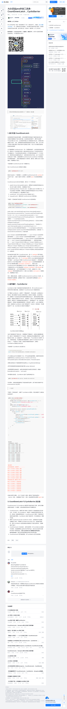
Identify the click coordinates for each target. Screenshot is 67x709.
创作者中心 (53, 1)
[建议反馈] (64, 702)
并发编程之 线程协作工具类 (14, 676)
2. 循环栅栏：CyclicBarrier (54, 27)
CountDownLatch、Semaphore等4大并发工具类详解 (20, 625)
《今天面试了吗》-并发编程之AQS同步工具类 (18, 681)
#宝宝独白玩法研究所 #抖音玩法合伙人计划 (14, 696)
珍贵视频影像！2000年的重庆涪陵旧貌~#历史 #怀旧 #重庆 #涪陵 (17, 698)
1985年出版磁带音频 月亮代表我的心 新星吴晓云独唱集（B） (16, 695)
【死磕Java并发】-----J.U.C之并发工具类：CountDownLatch (22, 635)
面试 (43, 647)
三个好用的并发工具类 (13, 610)
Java (43, 611)
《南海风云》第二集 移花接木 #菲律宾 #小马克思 (36, 695)
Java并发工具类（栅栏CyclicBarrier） (17, 620)
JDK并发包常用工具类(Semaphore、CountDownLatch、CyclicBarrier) (25, 666)
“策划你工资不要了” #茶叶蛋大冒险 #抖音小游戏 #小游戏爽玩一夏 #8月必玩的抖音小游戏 (21, 688)
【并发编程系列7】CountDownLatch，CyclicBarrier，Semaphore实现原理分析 (26, 671)
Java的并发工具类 (12, 656)
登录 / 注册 (24, 553)
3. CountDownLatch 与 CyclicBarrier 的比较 (57, 30)
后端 (43, 632)
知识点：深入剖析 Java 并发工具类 (16, 630)
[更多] (64, 706)
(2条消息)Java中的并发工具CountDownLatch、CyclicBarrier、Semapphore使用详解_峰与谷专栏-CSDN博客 (23, 641)
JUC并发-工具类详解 (13, 661)
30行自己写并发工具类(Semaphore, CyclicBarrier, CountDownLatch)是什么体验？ (25, 646)
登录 (62, 1)
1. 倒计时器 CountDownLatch (55, 25)
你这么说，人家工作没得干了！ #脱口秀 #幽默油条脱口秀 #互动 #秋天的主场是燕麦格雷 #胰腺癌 (22, 699)
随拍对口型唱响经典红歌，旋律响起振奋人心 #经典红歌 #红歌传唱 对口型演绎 (19, 693)
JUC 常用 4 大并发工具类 (14, 615)
